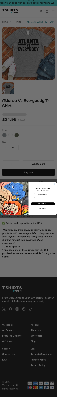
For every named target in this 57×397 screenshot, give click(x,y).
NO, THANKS (42, 208)
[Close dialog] (55, 184)
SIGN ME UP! (42, 203)
